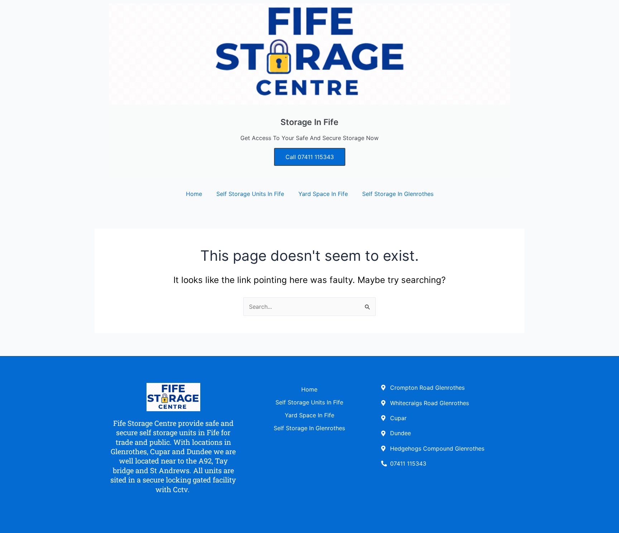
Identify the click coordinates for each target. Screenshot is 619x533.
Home (194, 193)
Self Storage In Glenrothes (397, 193)
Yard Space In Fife (323, 193)
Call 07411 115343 (309, 156)
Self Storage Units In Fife (250, 193)
